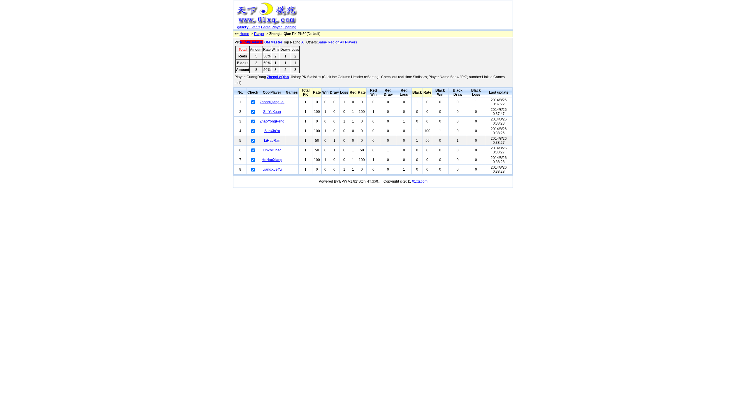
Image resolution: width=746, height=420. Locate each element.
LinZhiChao (272, 150)
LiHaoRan (272, 141)
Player (277, 27)
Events (254, 27)
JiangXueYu (272, 169)
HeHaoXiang (272, 160)
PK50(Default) (251, 42)
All (303, 42)
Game (266, 27)
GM (267, 42)
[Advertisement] (406, 16)
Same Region (328, 42)
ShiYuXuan (272, 112)
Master (276, 42)
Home (244, 34)
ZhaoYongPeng (272, 121)
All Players (348, 42)
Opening (289, 27)
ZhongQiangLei (272, 102)
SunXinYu (272, 131)
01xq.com (419, 181)
